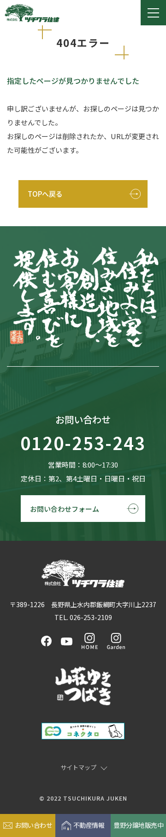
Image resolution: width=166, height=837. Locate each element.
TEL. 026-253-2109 (83, 617)
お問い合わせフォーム (64, 509)
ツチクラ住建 (32, 13)
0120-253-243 (83, 443)
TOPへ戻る (45, 194)
